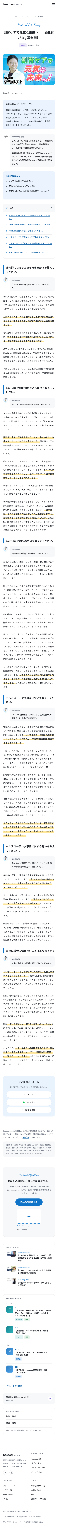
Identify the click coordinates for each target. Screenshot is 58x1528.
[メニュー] (53, 4)
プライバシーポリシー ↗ (12, 1522)
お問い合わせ (36, 1490)
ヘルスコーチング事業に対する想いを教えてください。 (30, 245)
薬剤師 (40, 17)
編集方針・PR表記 (38, 1499)
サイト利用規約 (9, 1516)
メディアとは (36, 1463)
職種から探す (8, 1494)
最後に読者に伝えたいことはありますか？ (27, 252)
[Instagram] (11, 1472)
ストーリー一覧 (9, 1485)
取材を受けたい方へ (39, 1485)
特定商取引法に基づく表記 (33, 1522)
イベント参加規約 (35, 1516)
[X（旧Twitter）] (5, 1472)
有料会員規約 (22, 1516)
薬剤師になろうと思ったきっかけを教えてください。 (29, 217)
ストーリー (29, 17)
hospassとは (36, 1459)
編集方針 (26, 1137)
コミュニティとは (38, 1467)
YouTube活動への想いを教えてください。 (26, 230)
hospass (12, 4)
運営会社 (34, 1494)
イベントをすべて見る (15, 1386)
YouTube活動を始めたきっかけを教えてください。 (30, 224)
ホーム (17, 17)
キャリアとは (36, 1472)
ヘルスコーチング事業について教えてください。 (29, 237)
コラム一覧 (7, 1490)
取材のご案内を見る (29, 1202)
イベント (6, 1499)
